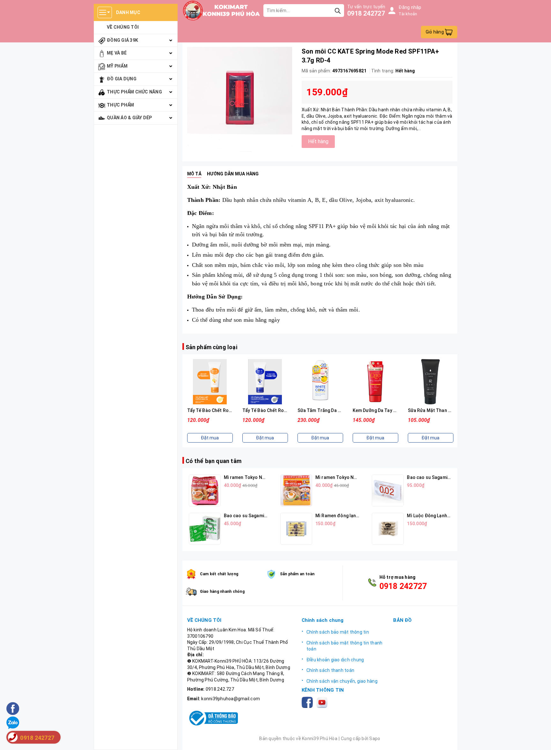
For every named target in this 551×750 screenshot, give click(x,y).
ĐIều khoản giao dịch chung (335, 659)
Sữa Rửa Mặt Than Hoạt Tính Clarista (448, 410)
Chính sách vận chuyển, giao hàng (342, 681)
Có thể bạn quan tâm (213, 461)
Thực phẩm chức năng (134, 91)
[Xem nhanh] (210, 381)
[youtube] (323, 701)
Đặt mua (210, 437)
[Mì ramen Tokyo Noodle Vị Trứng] (296, 490)
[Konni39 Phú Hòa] (221, 10)
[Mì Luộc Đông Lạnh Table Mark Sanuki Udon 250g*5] (388, 529)
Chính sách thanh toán (330, 670)
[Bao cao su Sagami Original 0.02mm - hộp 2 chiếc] (388, 490)
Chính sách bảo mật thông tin (337, 632)
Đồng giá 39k (122, 40)
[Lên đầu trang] (539, 738)
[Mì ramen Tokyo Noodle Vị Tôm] (205, 490)
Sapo (374, 738)
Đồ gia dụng (121, 78)
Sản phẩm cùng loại (211, 347)
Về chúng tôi (123, 27)
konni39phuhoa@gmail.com (230, 698)
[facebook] (308, 701)
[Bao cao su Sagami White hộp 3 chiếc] (205, 529)
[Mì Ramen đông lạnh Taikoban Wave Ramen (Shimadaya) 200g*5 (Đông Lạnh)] (296, 529)
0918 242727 (366, 13)
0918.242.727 (220, 689)
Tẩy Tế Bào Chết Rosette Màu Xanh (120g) (287, 410)
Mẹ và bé (117, 52)
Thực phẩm (120, 104)
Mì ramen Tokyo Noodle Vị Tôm (257, 477)
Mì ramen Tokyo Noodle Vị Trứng (350, 477)
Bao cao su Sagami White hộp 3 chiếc (263, 515)
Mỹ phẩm (117, 66)
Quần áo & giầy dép (129, 117)
